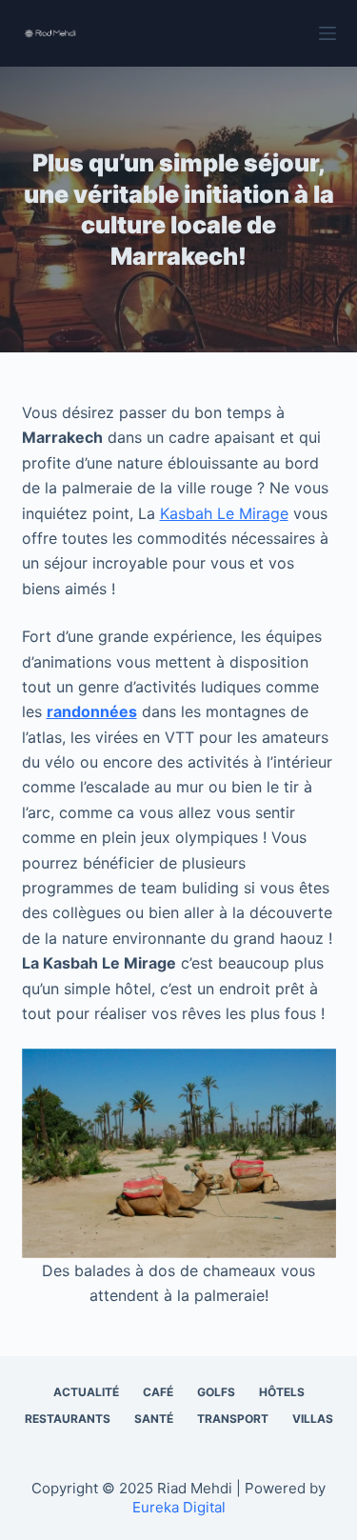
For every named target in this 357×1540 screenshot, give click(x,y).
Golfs (216, 1392)
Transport (232, 1418)
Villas (312, 1418)
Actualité (86, 1392)
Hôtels (282, 1392)
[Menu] (327, 33)
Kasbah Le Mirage (224, 513)
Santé (153, 1418)
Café (158, 1392)
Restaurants (67, 1418)
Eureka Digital (179, 1507)
